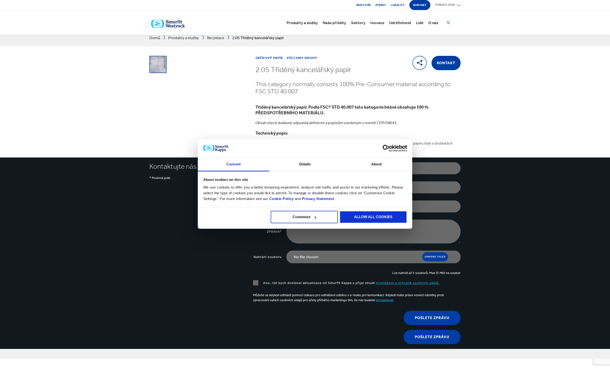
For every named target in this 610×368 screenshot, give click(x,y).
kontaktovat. (385, 300)
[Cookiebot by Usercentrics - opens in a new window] (386, 148)
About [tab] (376, 164)
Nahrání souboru (268, 257)
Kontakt (420, 5)
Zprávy (380, 5)
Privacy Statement (317, 199)
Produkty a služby (302, 22)
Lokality (398, 5)
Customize (301, 217)
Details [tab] (305, 164)
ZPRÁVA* (274, 232)
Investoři (363, 5)
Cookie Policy (281, 199)
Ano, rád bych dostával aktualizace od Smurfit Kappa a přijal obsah (351, 283)
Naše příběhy (334, 22)
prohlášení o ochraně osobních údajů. (408, 283)
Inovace (377, 22)
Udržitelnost (400, 22)
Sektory (358, 22)
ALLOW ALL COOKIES (373, 217)
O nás (433, 22)
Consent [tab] (233, 164)
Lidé (419, 22)
